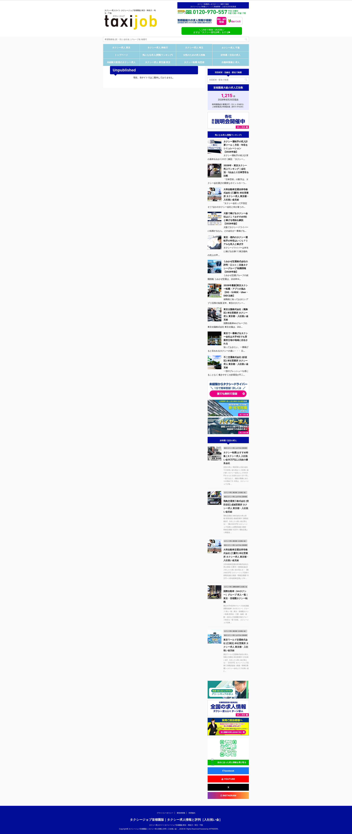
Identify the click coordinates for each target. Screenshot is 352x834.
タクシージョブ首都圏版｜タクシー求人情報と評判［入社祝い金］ (176, 819)
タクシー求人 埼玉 (194, 47)
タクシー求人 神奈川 (158, 47)
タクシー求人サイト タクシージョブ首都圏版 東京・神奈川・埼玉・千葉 (176, 825)
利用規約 (192, 813)
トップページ (121, 55)
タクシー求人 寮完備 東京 (157, 62)
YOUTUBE (229, 779)
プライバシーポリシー (165, 813)
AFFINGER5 (213, 829)
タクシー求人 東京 (121, 47)
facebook (229, 770)
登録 (221, 20)
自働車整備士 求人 (231, 62)
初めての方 (236, 21)
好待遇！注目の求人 (230, 55)
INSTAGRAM (229, 795)
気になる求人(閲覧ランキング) (157, 55)
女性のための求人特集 (194, 55)
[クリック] (210, 7)
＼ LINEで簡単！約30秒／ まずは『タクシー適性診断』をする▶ (211, 31)
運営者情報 (181, 813)
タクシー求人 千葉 (231, 47)
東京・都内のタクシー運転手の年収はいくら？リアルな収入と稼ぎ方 (236, 240)
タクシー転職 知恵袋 (194, 62)
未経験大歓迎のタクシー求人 (121, 62)
